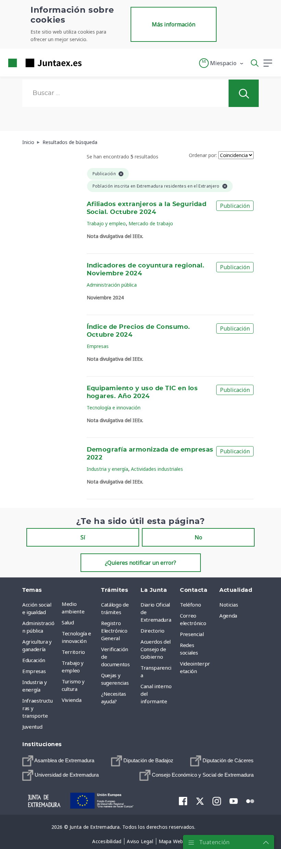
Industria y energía (107, 469)
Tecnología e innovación (113, 407)
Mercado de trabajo (151, 223)
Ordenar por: (203, 155)
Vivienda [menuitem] (71, 699)
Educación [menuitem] (33, 660)
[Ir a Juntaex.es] (42, 63)
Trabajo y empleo (106, 223)
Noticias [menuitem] (228, 604)
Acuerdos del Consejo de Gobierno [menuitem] (155, 649)
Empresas (98, 346)
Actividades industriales (157, 469)
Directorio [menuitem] (152, 630)
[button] (221, 63)
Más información (173, 24)
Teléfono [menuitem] (190, 604)
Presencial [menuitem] (192, 634)
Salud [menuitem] (68, 622)
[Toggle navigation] (91, 63)
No (198, 537)
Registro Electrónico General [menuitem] (114, 631)
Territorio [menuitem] (73, 651)
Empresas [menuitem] (34, 671)
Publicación (235, 206)
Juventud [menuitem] (32, 726)
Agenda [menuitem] (228, 615)
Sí (83, 537)
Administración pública (112, 285)
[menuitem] (58, 760)
